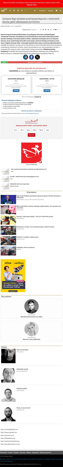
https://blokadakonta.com (8, 438)
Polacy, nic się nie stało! (23, 408)
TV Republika (46, 459)
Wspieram (31, 135)
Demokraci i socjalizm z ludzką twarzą (27, 237)
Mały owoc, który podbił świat (31, 339)
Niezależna (3, 459)
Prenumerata (42, 10)
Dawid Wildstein (20, 218)
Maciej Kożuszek (20, 239)
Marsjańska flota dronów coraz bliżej (31, 317)
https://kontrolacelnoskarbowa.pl (10, 441)
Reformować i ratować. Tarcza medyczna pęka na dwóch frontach (35, 227)
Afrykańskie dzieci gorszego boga (19, 184)
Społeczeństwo (14, 186)
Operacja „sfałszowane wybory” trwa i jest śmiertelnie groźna (34, 216)
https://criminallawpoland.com (9, 429)
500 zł (41, 130)
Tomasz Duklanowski (31, 164)
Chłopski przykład (21, 388)
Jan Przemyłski (31, 315)
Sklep (2, 461)
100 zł (28, 130)
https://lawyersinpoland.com (9, 432)
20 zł (15, 130)
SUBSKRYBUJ (13, 71)
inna (47, 130)
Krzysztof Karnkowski (21, 371)
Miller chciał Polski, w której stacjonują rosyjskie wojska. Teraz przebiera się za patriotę (38, 207)
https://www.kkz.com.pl (7, 435)
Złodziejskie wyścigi (22, 369)
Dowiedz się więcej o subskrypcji (31, 111)
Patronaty (22, 452)
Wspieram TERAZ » (32, 5)
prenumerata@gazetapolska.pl (32, 113)
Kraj (12, 171)
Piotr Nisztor (41, 199)
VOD (17, 459)
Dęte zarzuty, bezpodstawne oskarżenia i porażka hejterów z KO (29, 169)
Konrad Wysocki (20, 229)
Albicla (53, 459)
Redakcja (18, 249)
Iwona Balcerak (31, 337)
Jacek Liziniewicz (20, 199)
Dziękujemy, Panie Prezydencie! (25, 247)
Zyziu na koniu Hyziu (22, 350)
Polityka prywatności (45, 452)
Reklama (28, 452)
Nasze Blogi (23, 459)
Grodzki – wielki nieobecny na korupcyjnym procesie (24, 176)
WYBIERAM (16, 90)
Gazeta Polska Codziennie (35, 459)
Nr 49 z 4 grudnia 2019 (16, 26)
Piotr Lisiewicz (20, 210)
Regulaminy (35, 452)
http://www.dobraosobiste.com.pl (10, 444)
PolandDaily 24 (9, 461)
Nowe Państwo (11, 459)
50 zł (22, 130)
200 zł (35, 130)
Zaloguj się (50, 10)
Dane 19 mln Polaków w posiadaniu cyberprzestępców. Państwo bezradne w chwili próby (38, 196)
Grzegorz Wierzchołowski (31, 199)
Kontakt (10, 452)
